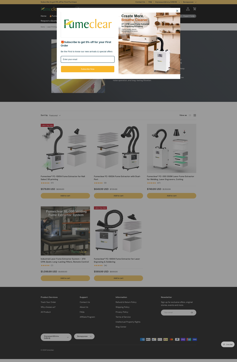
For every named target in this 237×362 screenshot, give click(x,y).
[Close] (177, 11)
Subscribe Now (87, 69)
